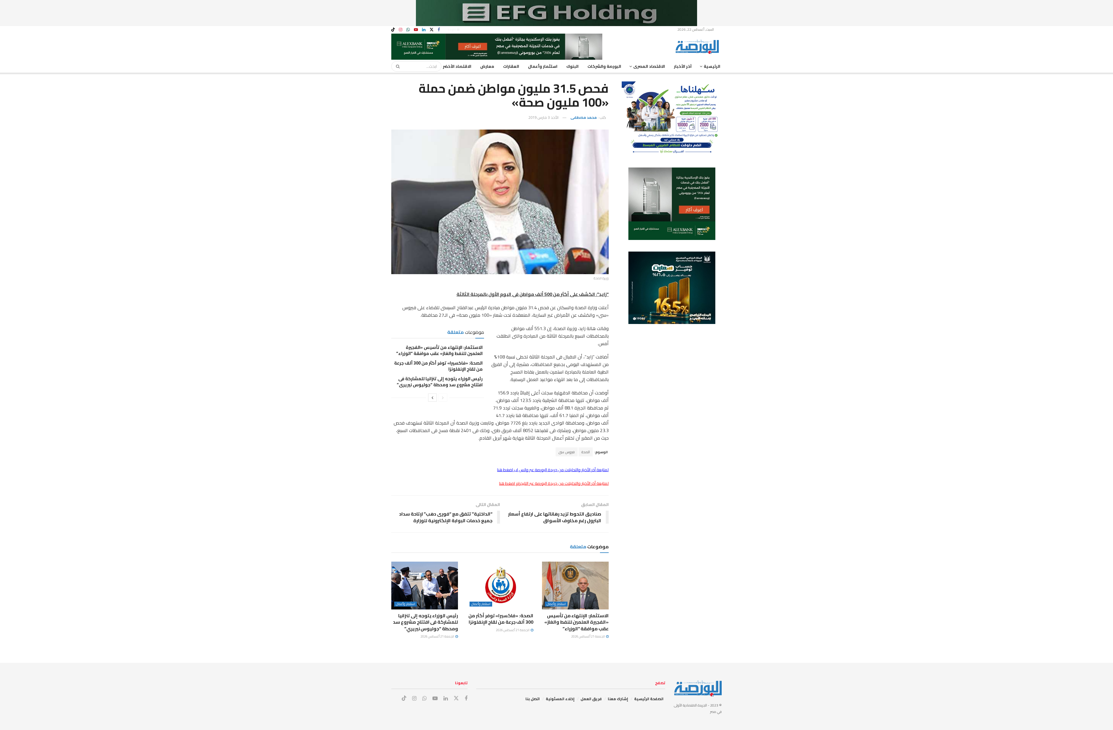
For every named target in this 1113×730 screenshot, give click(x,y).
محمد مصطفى (583, 117)
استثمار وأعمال (542, 66)
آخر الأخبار (683, 66)
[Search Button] (396, 66)
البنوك (572, 66)
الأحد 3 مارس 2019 (543, 117)
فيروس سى (567, 452)
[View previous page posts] (443, 398)
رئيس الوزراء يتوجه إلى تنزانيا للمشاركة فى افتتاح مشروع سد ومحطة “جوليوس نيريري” (440, 381)
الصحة (585, 452)
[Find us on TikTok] (393, 29)
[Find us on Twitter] (432, 29)
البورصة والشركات (604, 66)
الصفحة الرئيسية (648, 698)
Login (452, 29)
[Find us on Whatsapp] (408, 29)
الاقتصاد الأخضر (457, 66)
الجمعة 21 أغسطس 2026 (588, 636)
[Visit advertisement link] (556, 13)
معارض (487, 66)
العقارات (511, 66)
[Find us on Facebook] (439, 29)
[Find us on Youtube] (416, 29)
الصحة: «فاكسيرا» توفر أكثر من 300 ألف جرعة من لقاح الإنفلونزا (438, 366)
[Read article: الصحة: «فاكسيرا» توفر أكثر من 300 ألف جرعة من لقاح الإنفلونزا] (500, 585)
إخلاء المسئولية (560, 698)
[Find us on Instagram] (400, 29)
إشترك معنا (618, 698)
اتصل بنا (532, 698)
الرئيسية (712, 66)
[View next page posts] (432, 398)
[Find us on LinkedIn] (423, 29)
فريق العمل (591, 698)
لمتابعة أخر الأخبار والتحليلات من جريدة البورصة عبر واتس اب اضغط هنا (553, 470)
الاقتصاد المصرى (649, 66)
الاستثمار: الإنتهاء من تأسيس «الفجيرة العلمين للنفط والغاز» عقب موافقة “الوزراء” (439, 350)
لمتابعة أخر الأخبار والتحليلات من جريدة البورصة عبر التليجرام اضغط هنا (554, 483)
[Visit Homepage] (698, 46)
